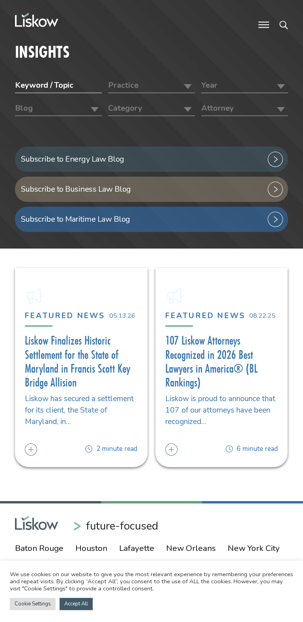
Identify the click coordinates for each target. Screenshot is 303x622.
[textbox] (151, 85)
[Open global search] (283, 24)
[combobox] (151, 86)
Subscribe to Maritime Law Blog (75, 219)
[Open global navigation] (263, 24)
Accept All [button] (76, 603)
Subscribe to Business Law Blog (76, 189)
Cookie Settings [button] (33, 603)
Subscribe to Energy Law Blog (72, 159)
